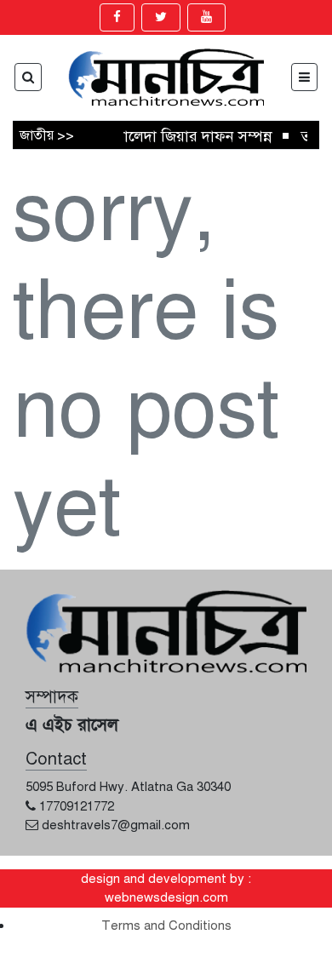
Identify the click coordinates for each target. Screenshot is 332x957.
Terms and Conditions (166, 925)
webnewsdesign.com (166, 897)
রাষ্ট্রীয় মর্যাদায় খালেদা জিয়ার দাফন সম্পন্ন (143, 136)
